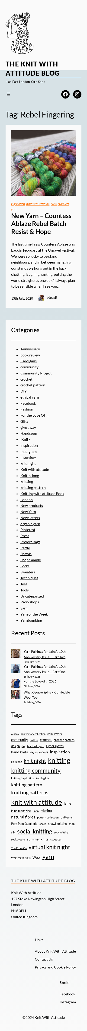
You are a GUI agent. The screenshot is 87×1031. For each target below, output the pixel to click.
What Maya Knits (21, 857)
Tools (24, 590)
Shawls (26, 553)
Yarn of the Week (34, 614)
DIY (23, 391)
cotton (34, 739)
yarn (14, 209)
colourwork (54, 734)
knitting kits (42, 778)
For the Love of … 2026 (40, 681)
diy (23, 746)
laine (67, 803)
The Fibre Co (19, 848)
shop (72, 824)
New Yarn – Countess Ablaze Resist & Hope (41, 223)
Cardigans (28, 361)
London (26, 499)
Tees (23, 584)
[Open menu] (8, 94)
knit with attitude (36, 802)
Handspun (28, 433)
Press (24, 535)
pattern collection (48, 817)
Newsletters (30, 517)
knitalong (16, 761)
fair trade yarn (35, 746)
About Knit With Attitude (55, 951)
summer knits (37, 839)
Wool (36, 857)
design (15, 746)
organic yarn (30, 523)
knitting (26, 481)
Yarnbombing (31, 620)
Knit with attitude (37, 204)
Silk (13, 832)
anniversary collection (33, 733)
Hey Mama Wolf (39, 752)
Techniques (29, 578)
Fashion (26, 409)
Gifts (24, 421)
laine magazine (21, 811)
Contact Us (44, 959)
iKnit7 (25, 439)
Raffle (25, 548)
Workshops (29, 602)
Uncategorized (32, 596)
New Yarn (28, 511)
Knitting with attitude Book (42, 493)
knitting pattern (33, 487)
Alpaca (15, 733)
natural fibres (23, 816)
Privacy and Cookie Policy (55, 967)
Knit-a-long (29, 475)
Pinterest (27, 529)
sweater (56, 839)
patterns (67, 817)
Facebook (28, 403)
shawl (42, 824)
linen (36, 810)
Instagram (28, 451)
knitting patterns (29, 792)
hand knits (19, 752)
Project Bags (30, 541)
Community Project (36, 373)
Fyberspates (55, 746)
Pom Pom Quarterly (24, 824)
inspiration (18, 204)
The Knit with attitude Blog (43, 880)
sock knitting (61, 832)
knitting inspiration (22, 778)
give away (28, 427)
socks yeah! (18, 839)
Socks (24, 566)
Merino (46, 810)
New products (60, 204)
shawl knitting (57, 824)
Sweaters (27, 572)
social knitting (34, 831)
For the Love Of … (34, 415)
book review (30, 355)
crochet (26, 379)
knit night (28, 463)
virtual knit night (49, 846)
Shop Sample (30, 560)
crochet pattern (32, 385)
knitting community (36, 770)
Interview (28, 457)
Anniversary (30, 349)
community (29, 367)
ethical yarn (29, 397)
